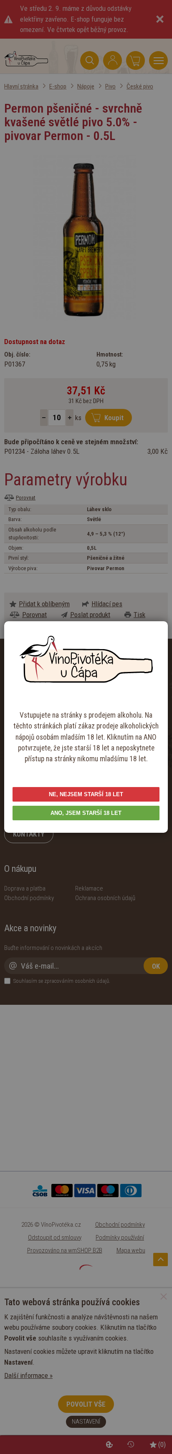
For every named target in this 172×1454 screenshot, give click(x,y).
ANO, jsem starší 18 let (86, 813)
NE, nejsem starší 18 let (86, 794)
